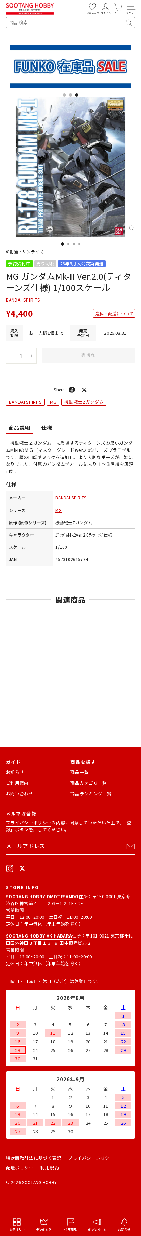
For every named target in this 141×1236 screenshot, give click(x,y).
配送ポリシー (20, 1167)
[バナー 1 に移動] (64, 95)
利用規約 (49, 1167)
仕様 (46, 427)
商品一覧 (79, 772)
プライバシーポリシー (28, 822)
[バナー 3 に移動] (76, 95)
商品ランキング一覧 (91, 793)
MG (53, 402)
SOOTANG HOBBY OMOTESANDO (42, 896)
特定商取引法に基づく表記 (33, 1158)
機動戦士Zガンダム (84, 402)
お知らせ (15, 772)
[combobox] (70, 22)
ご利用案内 (17, 783)
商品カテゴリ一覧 (88, 783)
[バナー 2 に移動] (70, 95)
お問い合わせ (19, 793)
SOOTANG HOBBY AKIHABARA (39, 935)
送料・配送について (114, 313)
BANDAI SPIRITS (23, 300)
